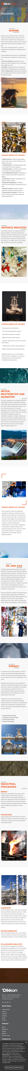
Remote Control (6, 1035)
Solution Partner (6, 1009)
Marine (3, 1027)
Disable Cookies (18, 1067)
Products (4, 1011)
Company (4, 1015)
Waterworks (5, 1029)
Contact (4, 1020)
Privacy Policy (5, 1054)
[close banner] (26, 1042)
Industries (4, 1013)
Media (3, 1018)
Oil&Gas (4, 1031)
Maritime (4, 1033)
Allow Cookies (9, 1067)
